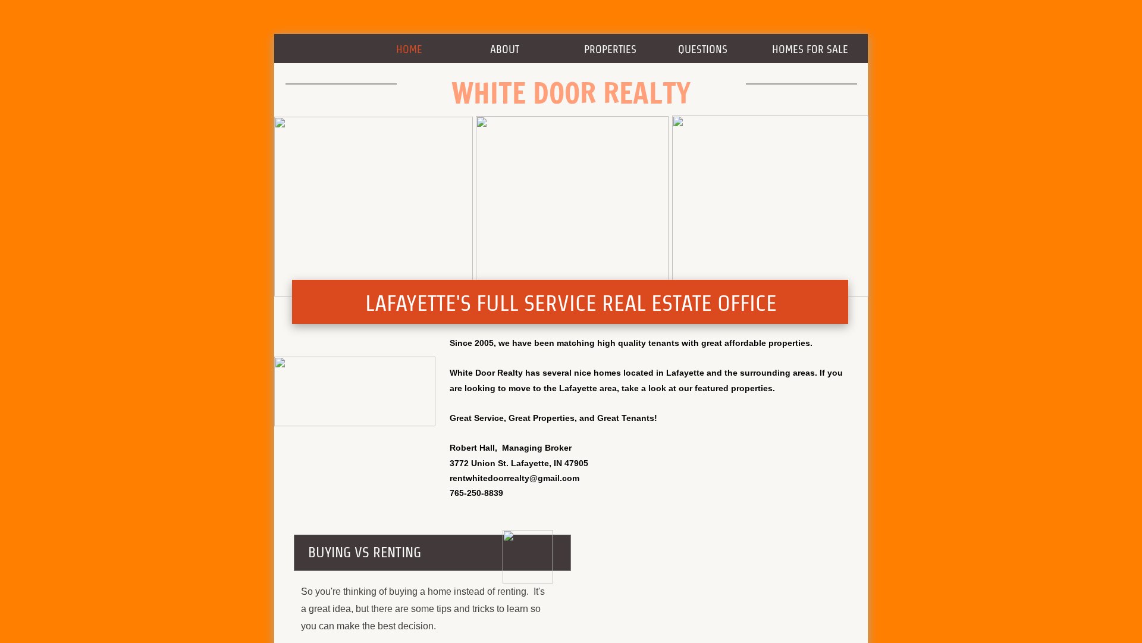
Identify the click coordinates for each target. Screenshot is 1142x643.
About (504, 49)
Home (409, 49)
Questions (702, 49)
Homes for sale (810, 49)
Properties (610, 49)
